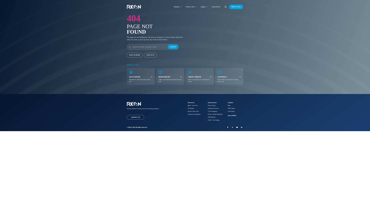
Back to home (134, 55)
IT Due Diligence (212, 111)
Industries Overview (213, 108)
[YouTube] (237, 127)
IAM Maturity (211, 117)
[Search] (225, 7)
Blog (229, 105)
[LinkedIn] (241, 127)
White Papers (231, 108)
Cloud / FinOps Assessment (215, 114)
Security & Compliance (194, 114)
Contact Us (135, 117)
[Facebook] (227, 127)
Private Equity (212, 105)
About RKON (216, 7)
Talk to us (150, 55)
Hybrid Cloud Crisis (193, 111)
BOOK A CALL (236, 7)
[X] (232, 127)
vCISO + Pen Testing (213, 120)
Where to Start (190, 7)
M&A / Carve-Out (193, 105)
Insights (203, 7)
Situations (177, 7)
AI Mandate (191, 108)
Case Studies (231, 111)
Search (173, 47)
